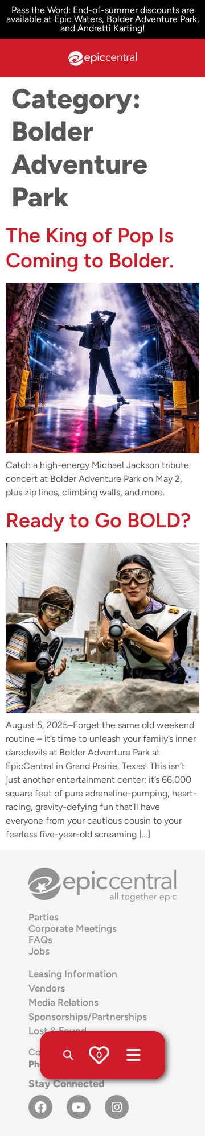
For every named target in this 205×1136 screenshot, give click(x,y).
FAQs (40, 939)
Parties (43, 917)
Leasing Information (72, 974)
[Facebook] (40, 1107)
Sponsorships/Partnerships (87, 1016)
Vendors (46, 988)
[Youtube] (79, 1107)
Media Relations (63, 1002)
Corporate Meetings (72, 928)
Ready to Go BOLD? (98, 520)
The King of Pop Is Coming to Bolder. (90, 247)
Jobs (39, 951)
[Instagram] (117, 1107)
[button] (68, 1055)
